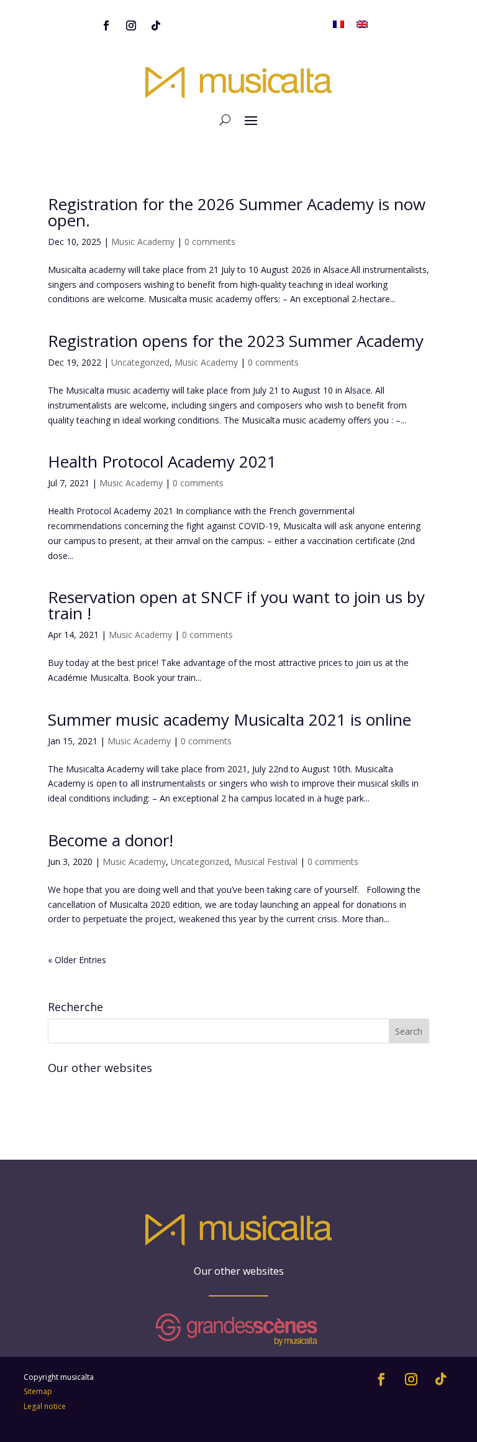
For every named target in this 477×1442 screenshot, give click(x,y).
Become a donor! (110, 840)
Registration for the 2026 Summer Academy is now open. (236, 212)
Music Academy (143, 241)
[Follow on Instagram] (131, 25)
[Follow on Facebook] (106, 25)
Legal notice (45, 1406)
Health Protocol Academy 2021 (162, 461)
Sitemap (38, 1391)
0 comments (209, 241)
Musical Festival (266, 861)
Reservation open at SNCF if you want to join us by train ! (236, 605)
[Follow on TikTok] (156, 25)
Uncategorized (140, 362)
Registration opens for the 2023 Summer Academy (236, 341)
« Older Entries (77, 960)
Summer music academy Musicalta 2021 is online (229, 719)
